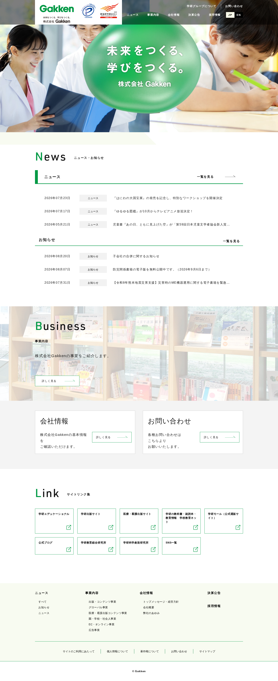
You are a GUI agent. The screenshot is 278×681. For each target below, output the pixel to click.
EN (239, 14)
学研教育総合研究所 (93, 542)
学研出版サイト (91, 513)
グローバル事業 (98, 607)
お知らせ (43, 607)
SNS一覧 (171, 542)
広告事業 (94, 630)
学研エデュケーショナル (54, 513)
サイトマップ (207, 651)
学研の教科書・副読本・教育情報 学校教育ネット (181, 517)
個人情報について (117, 651)
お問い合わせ (234, 6)
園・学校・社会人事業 (102, 618)
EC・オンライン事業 (101, 624)
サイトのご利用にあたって (79, 651)
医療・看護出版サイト (137, 513)
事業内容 (153, 14)
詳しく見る (49, 380)
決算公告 (194, 14)
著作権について (149, 651)
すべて (42, 601)
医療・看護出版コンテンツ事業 (108, 613)
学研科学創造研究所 (136, 542)
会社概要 (148, 607)
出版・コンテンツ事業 (102, 601)
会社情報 (174, 14)
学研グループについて (201, 6)
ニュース (133, 14)
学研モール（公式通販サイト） (223, 515)
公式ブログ (46, 542)
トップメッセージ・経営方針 (161, 601)
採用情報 (215, 14)
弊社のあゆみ (151, 613)
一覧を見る (205, 176)
